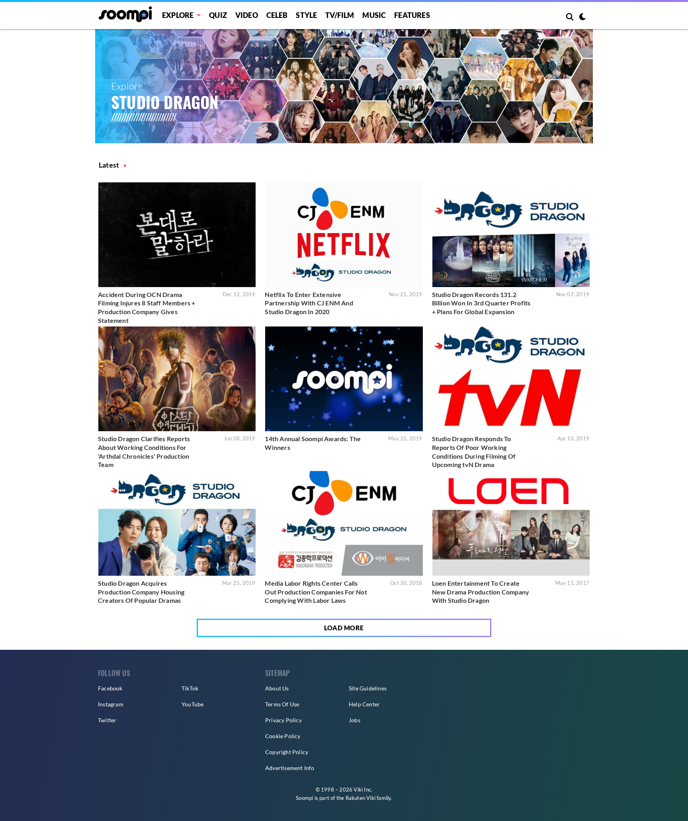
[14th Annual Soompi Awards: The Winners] (343, 378)
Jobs (354, 720)
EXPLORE (178, 15)
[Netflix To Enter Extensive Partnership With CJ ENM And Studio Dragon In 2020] (343, 234)
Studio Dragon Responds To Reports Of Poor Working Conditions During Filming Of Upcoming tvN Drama (474, 451)
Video (246, 15)
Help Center (364, 704)
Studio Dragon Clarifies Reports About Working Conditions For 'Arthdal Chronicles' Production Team (144, 451)
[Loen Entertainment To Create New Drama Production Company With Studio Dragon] (511, 523)
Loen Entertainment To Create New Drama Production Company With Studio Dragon (481, 591)
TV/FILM (339, 15)
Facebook (110, 688)
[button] (113, 165)
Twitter (107, 720)
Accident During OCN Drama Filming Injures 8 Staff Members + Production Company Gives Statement (146, 307)
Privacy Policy (283, 720)
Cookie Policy (283, 736)
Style (306, 15)
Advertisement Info (290, 767)
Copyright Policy (286, 752)
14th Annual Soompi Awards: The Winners (313, 443)
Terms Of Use (282, 704)
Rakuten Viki (360, 798)
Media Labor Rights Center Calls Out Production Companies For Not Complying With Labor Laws (316, 591)
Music (374, 15)
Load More (344, 627)
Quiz (218, 15)
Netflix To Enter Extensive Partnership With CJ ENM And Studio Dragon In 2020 (309, 303)
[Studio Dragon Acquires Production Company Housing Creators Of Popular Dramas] (177, 523)
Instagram (110, 704)
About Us (277, 688)
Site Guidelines (368, 688)
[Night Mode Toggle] (582, 17)
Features (412, 15)
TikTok (190, 688)
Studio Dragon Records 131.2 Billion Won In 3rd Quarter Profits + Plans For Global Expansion (481, 303)
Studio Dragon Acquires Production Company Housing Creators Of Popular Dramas (141, 591)
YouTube (192, 704)
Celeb (277, 15)
